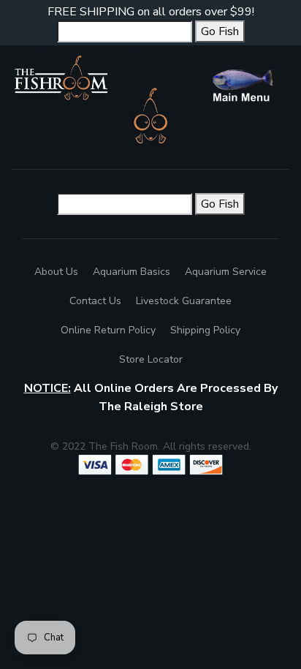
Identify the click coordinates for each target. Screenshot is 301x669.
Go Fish (220, 31)
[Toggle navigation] (248, 78)
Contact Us (95, 301)
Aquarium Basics (131, 272)
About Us (56, 272)
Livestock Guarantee (184, 301)
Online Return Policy (108, 330)
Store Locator (151, 359)
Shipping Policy (205, 330)
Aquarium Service (226, 272)
